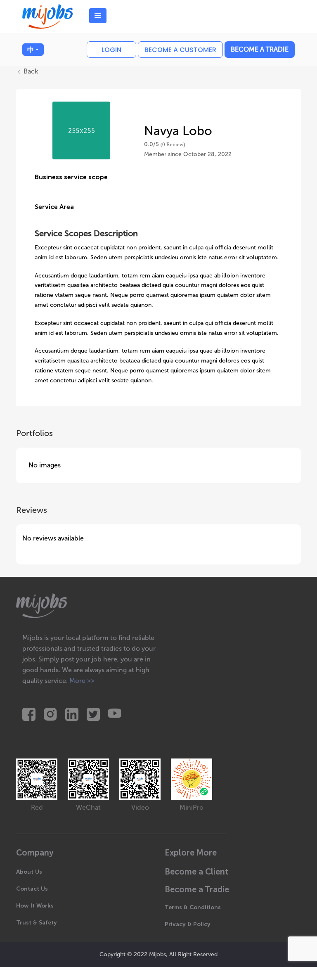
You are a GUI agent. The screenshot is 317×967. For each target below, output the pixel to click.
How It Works (35, 905)
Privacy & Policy (188, 924)
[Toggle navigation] (97, 15)
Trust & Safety (36, 922)
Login (111, 50)
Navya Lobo (178, 130)
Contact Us (32, 888)
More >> (82, 681)
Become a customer (180, 50)
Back (30, 71)
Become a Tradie (260, 49)
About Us (29, 871)
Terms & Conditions (193, 907)
